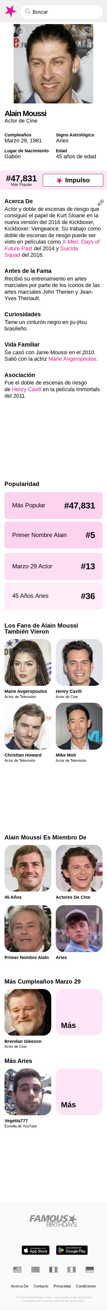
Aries (62, 140)
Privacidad (62, 1286)
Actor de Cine (20, 121)
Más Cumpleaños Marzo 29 (42, 981)
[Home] (53, 1220)
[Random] (86, 30)
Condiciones (86, 1286)
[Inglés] (17, 1269)
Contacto (41, 1286)
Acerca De (19, 1286)
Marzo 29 (15, 140)
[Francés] (53, 1269)
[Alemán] (90, 1269)
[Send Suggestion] (101, 203)
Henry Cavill (26, 389)
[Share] (20, 31)
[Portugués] (35, 1269)
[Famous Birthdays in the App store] (35, 1250)
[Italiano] (71, 1269)
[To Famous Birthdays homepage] (10, 11)
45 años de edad (76, 156)
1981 (36, 140)
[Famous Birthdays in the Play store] (72, 1250)
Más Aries (18, 1060)
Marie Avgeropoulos (72, 359)
